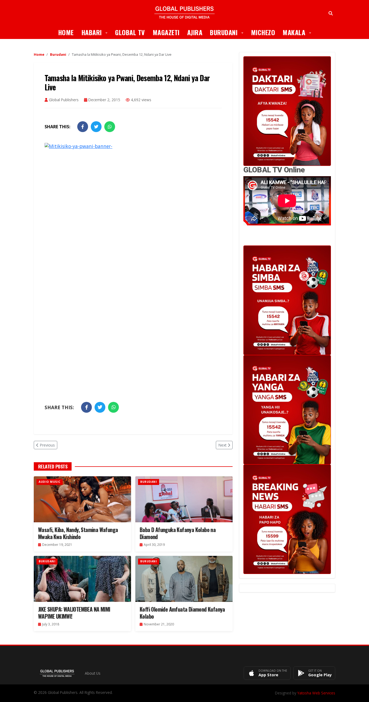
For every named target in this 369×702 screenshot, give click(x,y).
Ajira (195, 32)
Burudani (228, 32)
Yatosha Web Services (316, 693)
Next (222, 445)
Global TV (130, 32)
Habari (96, 32)
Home (66, 32)
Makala (299, 32)
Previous (47, 445)
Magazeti (166, 32)
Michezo (263, 32)
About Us (92, 673)
